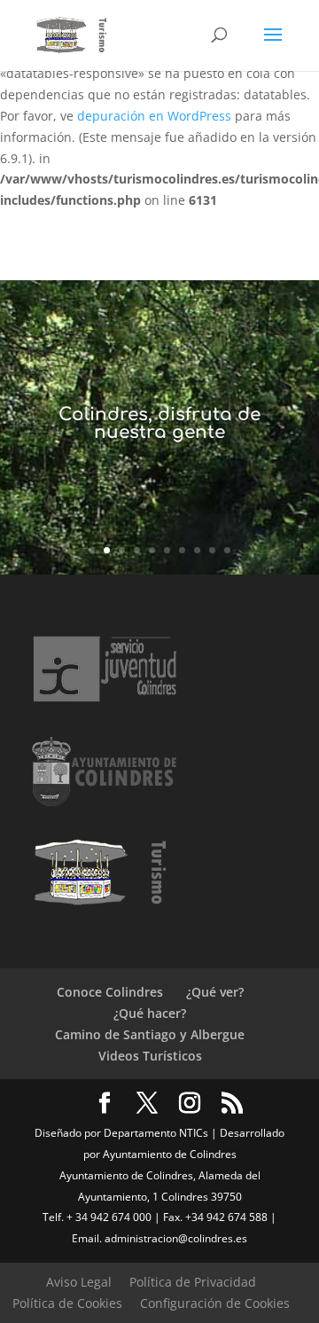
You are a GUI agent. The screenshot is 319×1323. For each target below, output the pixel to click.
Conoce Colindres (110, 991)
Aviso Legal (79, 1281)
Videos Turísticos (150, 1055)
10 (227, 550)
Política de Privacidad (192, 1281)
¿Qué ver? (215, 991)
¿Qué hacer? (149, 1013)
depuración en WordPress (154, 115)
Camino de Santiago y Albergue (150, 1034)
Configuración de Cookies (215, 1303)
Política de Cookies (67, 1303)
